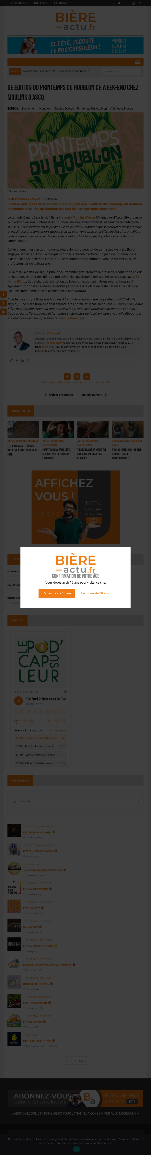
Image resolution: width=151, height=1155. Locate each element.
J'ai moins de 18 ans (94, 593)
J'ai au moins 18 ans (56, 593)
